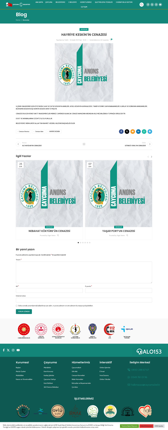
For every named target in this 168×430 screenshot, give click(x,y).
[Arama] (141, 4)
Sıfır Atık (74, 371)
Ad (17, 286)
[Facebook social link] (148, 4)
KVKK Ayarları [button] (159, 426)
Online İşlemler (105, 368)
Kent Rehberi (48, 383)
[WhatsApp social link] (144, 131)
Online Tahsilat (105, 379)
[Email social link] (132, 131)
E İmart (102, 371)
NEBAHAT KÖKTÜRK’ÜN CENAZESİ (49, 231)
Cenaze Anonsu (24, 131)
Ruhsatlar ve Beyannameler (81, 383)
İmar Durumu (104, 375)
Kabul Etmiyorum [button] (146, 426)
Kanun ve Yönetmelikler (24, 379)
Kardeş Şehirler (49, 375)
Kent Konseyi (48, 371)
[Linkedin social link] (138, 131)
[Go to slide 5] (87, 242)
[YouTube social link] (160, 4)
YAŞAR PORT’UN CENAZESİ (118, 231)
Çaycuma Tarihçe (50, 379)
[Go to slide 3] (82, 242)
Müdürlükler (20, 375)
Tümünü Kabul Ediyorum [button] (129, 426)
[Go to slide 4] (85, 242)
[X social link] (152, 4)
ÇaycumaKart (76, 368)
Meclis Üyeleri (21, 371)
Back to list (84, 144)
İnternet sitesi (21, 296)
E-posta (88, 286)
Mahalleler (47, 368)
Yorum (19, 260)
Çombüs (75, 387)
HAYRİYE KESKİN (54, 131)
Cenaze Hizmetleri (78, 375)
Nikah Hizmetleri (77, 379)
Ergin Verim (52, 235)
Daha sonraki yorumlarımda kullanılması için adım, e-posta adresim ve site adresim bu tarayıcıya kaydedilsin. (55, 306)
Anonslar (84, 29)
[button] (148, 156)
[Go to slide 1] (78, 242)
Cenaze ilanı (39, 131)
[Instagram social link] (156, 4)
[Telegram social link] (150, 131)
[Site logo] (18, 4)
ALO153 (152, 351)
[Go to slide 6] (89, 242)
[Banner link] (24, 331)
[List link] (140, 370)
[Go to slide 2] (80, 242)
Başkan (18, 368)
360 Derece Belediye (51, 387)
